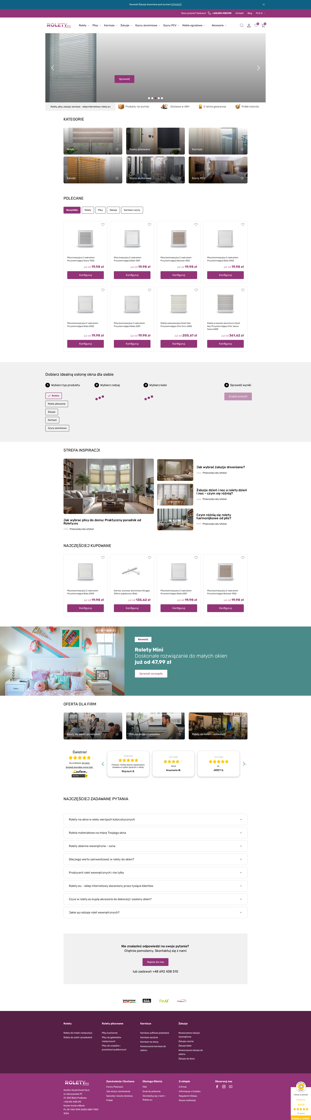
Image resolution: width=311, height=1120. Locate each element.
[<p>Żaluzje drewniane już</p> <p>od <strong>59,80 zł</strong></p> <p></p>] (152, 98)
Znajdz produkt (238, 396)
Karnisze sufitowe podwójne (154, 1033)
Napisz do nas (155, 961)
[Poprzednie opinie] (102, 763)
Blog (250, 13)
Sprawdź (73, 79)
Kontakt (240, 13)
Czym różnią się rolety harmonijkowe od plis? (213, 516)
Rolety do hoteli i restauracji (77, 1033)
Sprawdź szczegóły (151, 673)
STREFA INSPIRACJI (81, 450)
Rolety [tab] (88, 210)
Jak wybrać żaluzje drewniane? (220, 467)
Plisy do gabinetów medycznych (111, 1039)
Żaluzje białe (185, 1045)
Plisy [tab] (100, 210)
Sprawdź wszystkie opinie (79, 767)
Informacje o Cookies (190, 1091)
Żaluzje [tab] (113, 210)
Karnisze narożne (149, 1037)
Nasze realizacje (187, 1100)
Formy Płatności (114, 1086)
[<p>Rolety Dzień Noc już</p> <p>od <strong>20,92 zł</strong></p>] (149, 98)
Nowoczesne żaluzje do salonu (191, 1052)
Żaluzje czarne (186, 1041)
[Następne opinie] (244, 763)
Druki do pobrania (152, 1091)
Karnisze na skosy (149, 1041)
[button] (241, 26)
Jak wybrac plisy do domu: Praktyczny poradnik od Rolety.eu (102, 521)
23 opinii (86, 762)
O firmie (183, 1086)
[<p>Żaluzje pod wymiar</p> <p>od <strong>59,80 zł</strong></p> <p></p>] (159, 98)
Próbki (109, 1100)
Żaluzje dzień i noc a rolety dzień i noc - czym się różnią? (221, 491)
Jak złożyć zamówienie (118, 1091)
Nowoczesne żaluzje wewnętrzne (189, 1035)
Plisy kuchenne (110, 1033)
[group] (128, 764)
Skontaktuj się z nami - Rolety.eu (154, 1098)
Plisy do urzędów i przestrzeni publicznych (114, 1047)
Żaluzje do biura (187, 1058)
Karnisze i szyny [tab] (132, 210)
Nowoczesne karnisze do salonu (153, 1048)
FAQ (145, 1086)
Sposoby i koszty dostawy (119, 1096)
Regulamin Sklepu (188, 1096)
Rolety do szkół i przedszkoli (77, 1037)
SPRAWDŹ (176, 4)
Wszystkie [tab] (72, 210)
